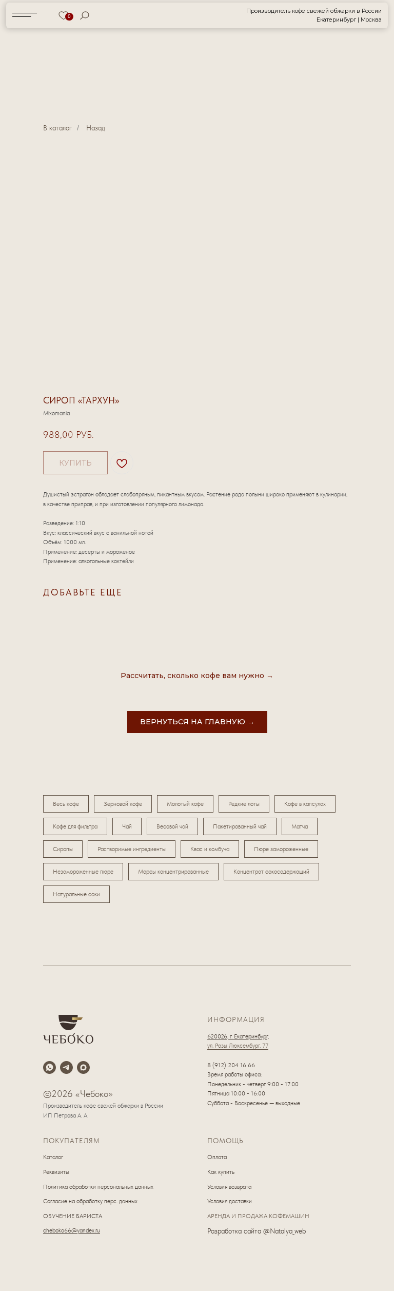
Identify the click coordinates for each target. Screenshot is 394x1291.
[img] (197, 15)
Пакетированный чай (240, 826)
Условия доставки (229, 1201)
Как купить (220, 1172)
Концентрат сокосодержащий (271, 871)
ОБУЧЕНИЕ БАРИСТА (72, 1216)
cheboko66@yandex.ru (71, 1230)
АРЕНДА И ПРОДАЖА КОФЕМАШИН (258, 1216)
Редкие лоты (244, 803)
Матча (299, 826)
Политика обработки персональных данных (98, 1186)
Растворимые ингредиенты (131, 849)
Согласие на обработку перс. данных (90, 1201)
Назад (95, 128)
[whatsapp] (49, 1067)
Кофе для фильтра (75, 826)
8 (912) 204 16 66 (231, 1065)
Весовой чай (172, 826)
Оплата (217, 1157)
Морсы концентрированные (173, 871)
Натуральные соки (76, 894)
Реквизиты (56, 1172)
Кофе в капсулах (305, 803)
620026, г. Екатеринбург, (238, 1036)
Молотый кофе (185, 803)
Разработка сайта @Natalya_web (256, 1231)
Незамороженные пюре (83, 871)
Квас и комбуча (209, 849)
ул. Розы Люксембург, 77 (237, 1045)
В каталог (57, 128)
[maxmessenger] (83, 1067)
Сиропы (63, 849)
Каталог (53, 1157)
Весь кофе (66, 803)
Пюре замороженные (281, 849)
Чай (127, 826)
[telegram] (66, 1067)
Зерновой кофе (123, 803)
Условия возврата (229, 1186)
